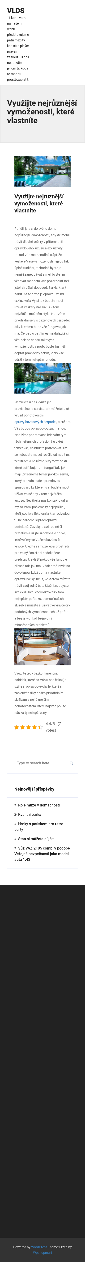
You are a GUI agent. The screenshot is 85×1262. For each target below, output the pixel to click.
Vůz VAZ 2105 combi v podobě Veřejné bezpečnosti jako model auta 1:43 (42, 854)
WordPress (39, 1247)
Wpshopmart (42, 1253)
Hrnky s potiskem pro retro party (38, 827)
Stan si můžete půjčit (36, 839)
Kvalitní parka (29, 814)
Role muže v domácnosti (39, 805)
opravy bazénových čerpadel (35, 422)
